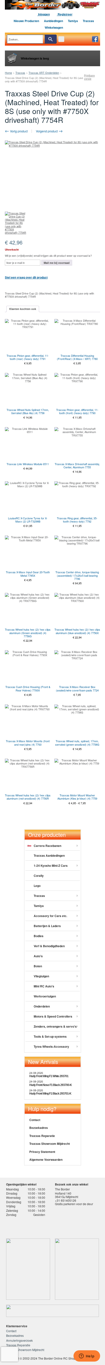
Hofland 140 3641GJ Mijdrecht (66, 1195)
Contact (34, 1120)
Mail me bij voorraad (57, 263)
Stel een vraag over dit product (26, 277)
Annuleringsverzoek (19, 1340)
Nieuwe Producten (26, 21)
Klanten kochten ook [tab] (22, 309)
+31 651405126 (65, 1200)
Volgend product (47, 131)
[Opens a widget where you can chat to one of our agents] (86, 1356)
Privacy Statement (42, 1151)
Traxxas (88, 21)
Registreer (65, 14)
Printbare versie (89, 77)
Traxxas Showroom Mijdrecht (49, 1143)
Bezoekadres (38, 1127)
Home (8, 73)
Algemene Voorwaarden (46, 1159)
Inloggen (43, 14)
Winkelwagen (54, 27)
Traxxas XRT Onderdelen (44, 73)
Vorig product (18, 131)
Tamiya (73, 21)
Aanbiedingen (53, 21)
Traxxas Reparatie (42, 1136)
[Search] (50, 39)
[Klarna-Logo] (43, 1226)
